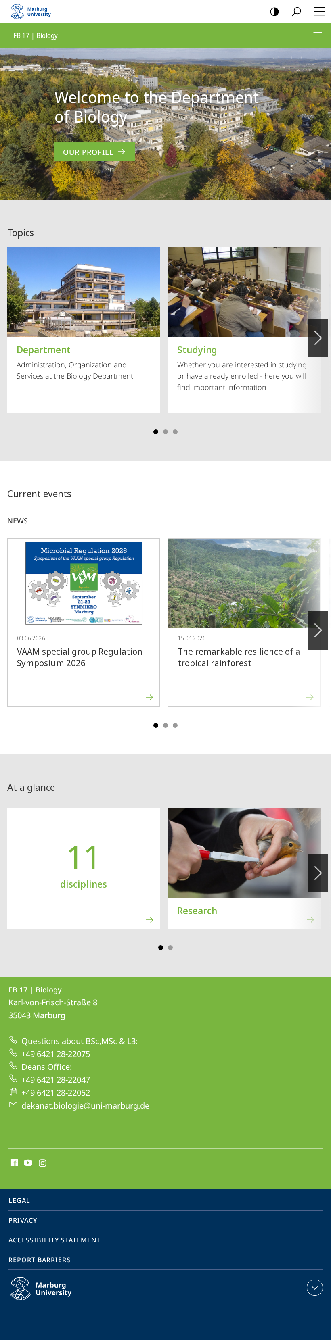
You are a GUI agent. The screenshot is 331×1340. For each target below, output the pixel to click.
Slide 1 (155, 431)
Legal (19, 1200)
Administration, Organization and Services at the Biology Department (75, 362)
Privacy (22, 1220)
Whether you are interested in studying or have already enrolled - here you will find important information (242, 367)
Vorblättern (318, 338)
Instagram (43, 1163)
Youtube (27, 1163)
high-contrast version (274, 11)
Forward (318, 630)
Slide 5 (175, 431)
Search (296, 11)
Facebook (13, 1163)
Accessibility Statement (54, 1240)
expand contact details (315, 1288)
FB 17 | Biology (319, 35)
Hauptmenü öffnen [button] (319, 11)
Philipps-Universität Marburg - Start (34, 11)
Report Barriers (39, 1259)
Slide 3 (165, 431)
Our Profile (88, 152)
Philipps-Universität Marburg (56, 1301)
